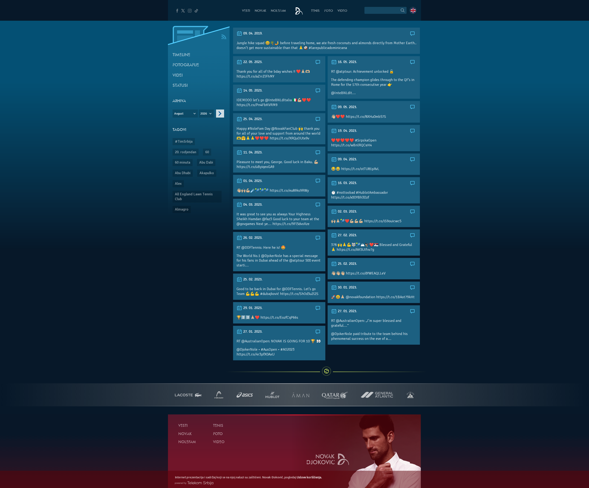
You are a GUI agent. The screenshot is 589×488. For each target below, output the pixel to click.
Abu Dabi (206, 162)
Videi (178, 75)
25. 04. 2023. (252, 119)
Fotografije (186, 65)
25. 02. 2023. (347, 263)
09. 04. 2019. (252, 33)
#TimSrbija (184, 141)
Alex (178, 183)
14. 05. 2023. (252, 90)
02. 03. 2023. (347, 211)
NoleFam (278, 11)
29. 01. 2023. (252, 308)
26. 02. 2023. (252, 237)
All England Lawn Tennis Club (194, 196)
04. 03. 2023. (252, 204)
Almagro (181, 209)
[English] (413, 10)
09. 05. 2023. (347, 107)
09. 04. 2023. (347, 159)
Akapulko (206, 173)
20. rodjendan (185, 152)
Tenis (315, 11)
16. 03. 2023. (347, 183)
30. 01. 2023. (347, 287)
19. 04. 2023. (347, 130)
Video (342, 11)
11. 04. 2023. (252, 152)
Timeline (181, 55)
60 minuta (182, 162)
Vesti (246, 11)
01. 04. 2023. (252, 181)
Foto (328, 11)
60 (207, 152)
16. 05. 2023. (347, 62)
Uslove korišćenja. (309, 477)
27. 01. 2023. (347, 311)
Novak (260, 11)
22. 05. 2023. (252, 62)
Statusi (180, 86)
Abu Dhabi (183, 173)
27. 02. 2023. (347, 235)
